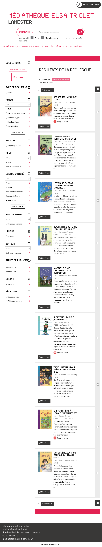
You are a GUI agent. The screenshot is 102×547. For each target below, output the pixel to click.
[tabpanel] (51, 285)
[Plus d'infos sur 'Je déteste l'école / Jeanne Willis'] (45, 325)
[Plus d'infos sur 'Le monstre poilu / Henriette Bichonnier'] (45, 145)
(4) (17, 132)
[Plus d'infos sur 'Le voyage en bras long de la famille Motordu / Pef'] (45, 192)
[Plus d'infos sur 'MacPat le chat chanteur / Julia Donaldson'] (45, 277)
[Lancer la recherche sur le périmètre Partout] (81, 32)
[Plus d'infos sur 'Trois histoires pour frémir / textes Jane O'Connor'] (45, 376)
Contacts (57, 544)
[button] (11, 46)
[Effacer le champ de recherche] (74, 32)
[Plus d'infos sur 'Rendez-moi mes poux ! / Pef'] (45, 106)
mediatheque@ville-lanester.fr (18, 538)
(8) (17, 206)
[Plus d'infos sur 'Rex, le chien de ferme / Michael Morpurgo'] (45, 235)
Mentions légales (47, 544)
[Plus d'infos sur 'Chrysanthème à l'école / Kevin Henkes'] (45, 419)
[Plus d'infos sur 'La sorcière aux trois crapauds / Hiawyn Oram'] (45, 462)
